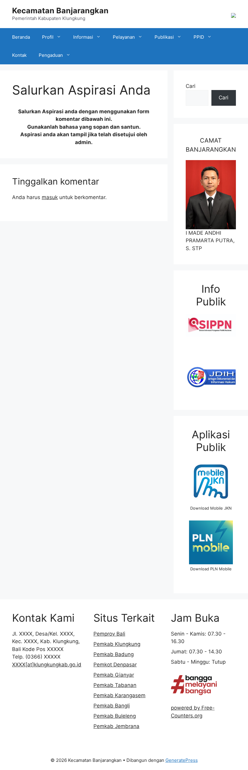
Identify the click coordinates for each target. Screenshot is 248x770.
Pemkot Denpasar (115, 665)
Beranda (21, 37)
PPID (199, 37)
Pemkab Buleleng (114, 716)
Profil (48, 37)
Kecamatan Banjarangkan (60, 10)
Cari (190, 86)
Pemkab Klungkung (116, 644)
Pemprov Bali (109, 634)
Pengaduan (51, 55)
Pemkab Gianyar (113, 675)
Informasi (83, 37)
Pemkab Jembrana (116, 726)
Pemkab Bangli (111, 706)
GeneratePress (181, 760)
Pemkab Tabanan (114, 685)
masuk (50, 197)
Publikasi (164, 37)
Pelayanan (124, 37)
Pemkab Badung (113, 654)
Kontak (19, 55)
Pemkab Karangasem (119, 695)
